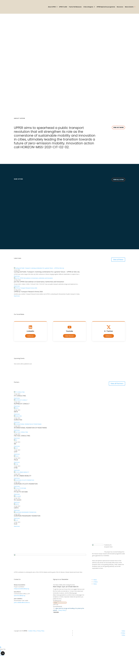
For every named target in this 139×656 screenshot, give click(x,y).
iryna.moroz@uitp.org (19, 595)
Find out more (118, 127)
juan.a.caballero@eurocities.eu (22, 602)
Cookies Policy (32, 631)
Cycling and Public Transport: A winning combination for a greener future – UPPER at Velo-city (47, 272)
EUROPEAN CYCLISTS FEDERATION (26, 484)
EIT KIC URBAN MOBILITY (22, 476)
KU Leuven (17, 500)
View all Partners (117, 383)
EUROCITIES (18, 420)
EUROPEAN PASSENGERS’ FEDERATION (27, 516)
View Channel (69, 336)
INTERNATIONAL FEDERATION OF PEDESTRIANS (30, 428)
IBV (15, 444)
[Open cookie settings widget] (3, 653)
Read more (17, 276)
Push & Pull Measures (75, 7)
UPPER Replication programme (106, 7)
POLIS (16, 460)
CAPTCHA (55, 604)
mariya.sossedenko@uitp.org (21, 588)
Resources (120, 7)
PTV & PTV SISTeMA (21, 492)
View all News (118, 259)
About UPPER (52, 7)
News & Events (129, 7)
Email (57, 600)
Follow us (30, 336)
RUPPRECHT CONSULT (22, 404)
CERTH (16, 508)
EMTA (16, 412)
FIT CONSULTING (20, 396)
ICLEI (15, 524)
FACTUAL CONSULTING (22, 436)
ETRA (15, 468)
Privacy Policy (61, 610)
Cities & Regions (88, 7)
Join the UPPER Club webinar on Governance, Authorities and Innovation (39, 282)
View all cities (118, 180)
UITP (15, 452)
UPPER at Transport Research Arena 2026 (28, 292)
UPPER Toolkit (63, 7)
